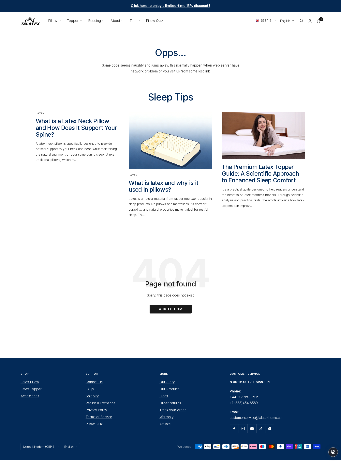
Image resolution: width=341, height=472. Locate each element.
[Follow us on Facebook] (234, 428)
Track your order (172, 410)
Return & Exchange (100, 403)
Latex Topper (31, 389)
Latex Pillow (30, 382)
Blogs (163, 396)
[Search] (301, 21)
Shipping (92, 396)
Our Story (167, 382)
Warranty (166, 417)
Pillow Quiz (154, 21)
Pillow (53, 21)
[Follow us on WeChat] (269, 428)
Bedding (95, 21)
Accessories (30, 396)
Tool (133, 21)
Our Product (169, 389)
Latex (40, 113)
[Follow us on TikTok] (260, 428)
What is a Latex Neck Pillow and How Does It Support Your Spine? (76, 127)
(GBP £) (267, 21)
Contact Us (94, 382)
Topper (73, 21)
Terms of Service (99, 417)
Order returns (170, 403)
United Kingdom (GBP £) (39, 447)
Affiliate (165, 424)
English (285, 21)
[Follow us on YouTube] (251, 428)
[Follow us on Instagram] (243, 428)
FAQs (90, 389)
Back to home (170, 309)
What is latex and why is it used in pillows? (163, 186)
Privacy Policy (96, 410)
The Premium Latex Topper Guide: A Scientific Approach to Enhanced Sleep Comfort (260, 173)
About (116, 21)
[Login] (310, 21)
